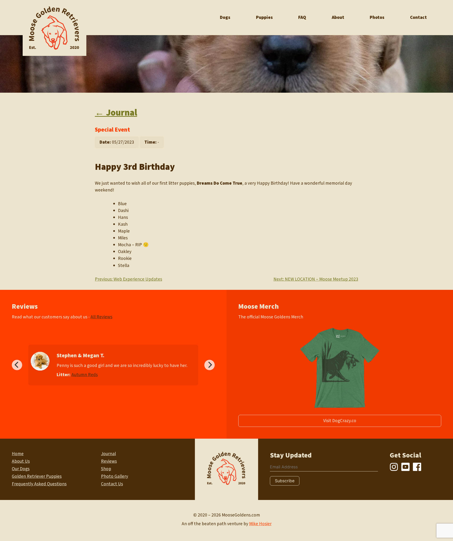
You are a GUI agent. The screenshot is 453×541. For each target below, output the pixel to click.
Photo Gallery (114, 476)
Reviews (109, 461)
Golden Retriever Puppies (37, 476)
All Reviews (101, 317)
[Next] (209, 365)
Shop (106, 469)
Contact (418, 17)
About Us (21, 461)
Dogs (225, 17)
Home (18, 453)
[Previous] (17, 365)
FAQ (302, 17)
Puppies (264, 17)
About (338, 17)
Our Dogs (20, 469)
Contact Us (112, 484)
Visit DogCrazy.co (339, 420)
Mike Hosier (260, 523)
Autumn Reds (84, 374)
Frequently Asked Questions (39, 484)
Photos (377, 17)
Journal (108, 453)
